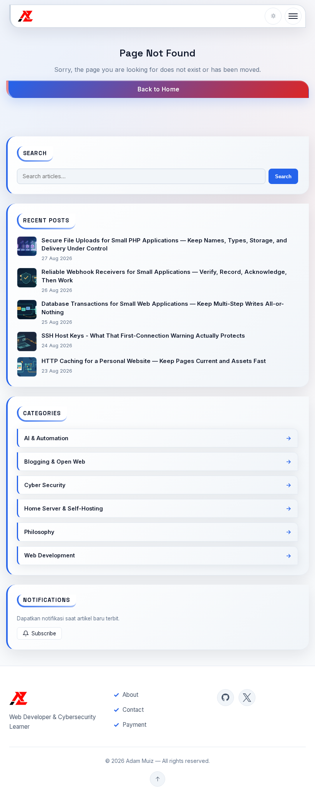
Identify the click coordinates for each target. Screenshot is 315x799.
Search (283, 176)
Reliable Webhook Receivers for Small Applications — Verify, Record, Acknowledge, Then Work (164, 276)
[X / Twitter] (247, 697)
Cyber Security (44, 485)
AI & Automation (46, 438)
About (130, 694)
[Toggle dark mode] (273, 16)
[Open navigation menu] (293, 16)
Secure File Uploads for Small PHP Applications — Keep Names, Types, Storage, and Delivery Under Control (164, 244)
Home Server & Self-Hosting (63, 508)
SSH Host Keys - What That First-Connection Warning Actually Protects (143, 335)
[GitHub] (225, 697)
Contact (133, 709)
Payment (134, 724)
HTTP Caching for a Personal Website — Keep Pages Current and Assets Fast (153, 361)
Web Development (49, 555)
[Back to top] (157, 779)
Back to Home (159, 89)
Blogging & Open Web (54, 461)
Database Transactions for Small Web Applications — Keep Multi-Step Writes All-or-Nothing (162, 308)
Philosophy (39, 532)
